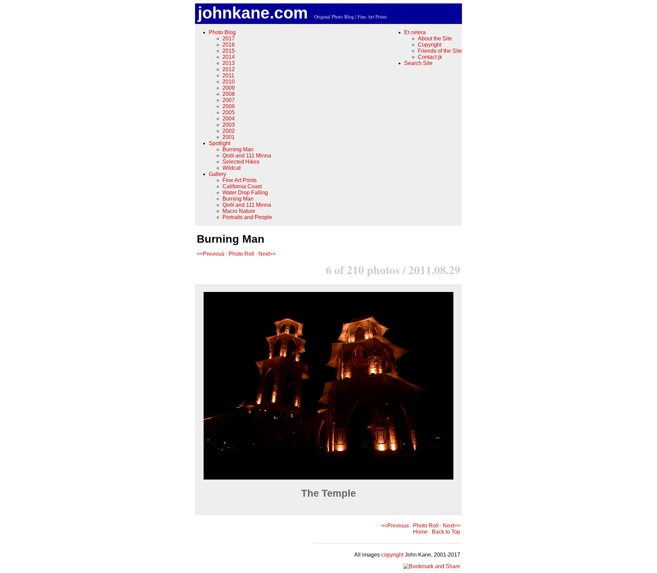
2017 (228, 38)
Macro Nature (238, 211)
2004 (228, 119)
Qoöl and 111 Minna (246, 155)
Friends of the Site (440, 51)
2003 (228, 125)
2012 (228, 69)
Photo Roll (241, 254)
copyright (392, 555)
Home (420, 532)
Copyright (429, 45)
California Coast (242, 186)
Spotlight (219, 143)
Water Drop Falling (245, 192)
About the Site (435, 38)
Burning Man (238, 149)
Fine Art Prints (239, 180)
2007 (228, 100)
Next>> (267, 254)
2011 (228, 75)
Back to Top (446, 532)
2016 (228, 45)
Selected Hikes (240, 162)
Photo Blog (222, 32)
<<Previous (210, 254)
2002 (228, 131)
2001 (228, 137)
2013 (228, 63)
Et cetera (415, 32)
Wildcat (231, 168)
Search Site (418, 63)
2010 (228, 82)
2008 (228, 94)
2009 (228, 88)
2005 (228, 112)
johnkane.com (253, 13)
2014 (228, 57)
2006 (228, 106)
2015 (228, 51)
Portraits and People (247, 217)
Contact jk (430, 57)
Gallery (217, 174)
